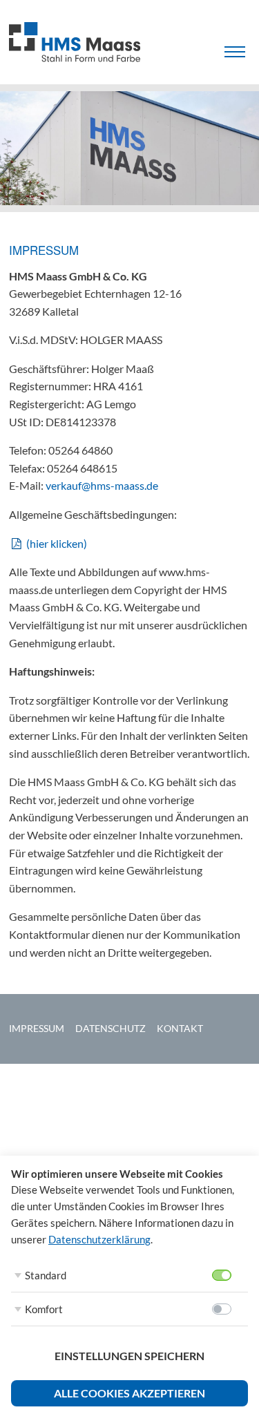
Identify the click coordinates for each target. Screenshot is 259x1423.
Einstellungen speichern (129, 1355)
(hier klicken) (56, 543)
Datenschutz (110, 1028)
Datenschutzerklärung (99, 1239)
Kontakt (180, 1028)
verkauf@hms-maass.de (102, 485)
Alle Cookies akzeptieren (129, 1393)
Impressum (36, 1028)
